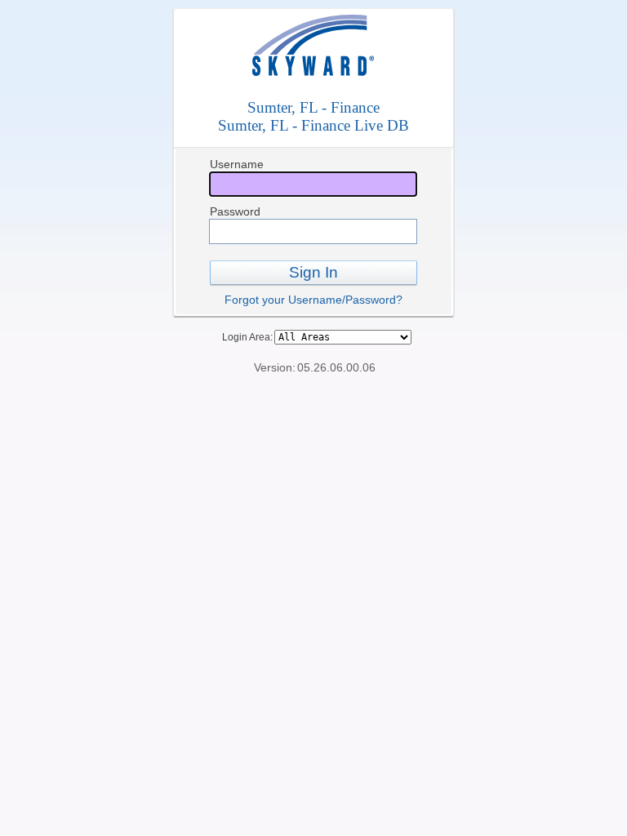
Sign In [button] (313, 272)
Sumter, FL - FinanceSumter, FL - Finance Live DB (313, 116)
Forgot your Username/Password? (313, 299)
